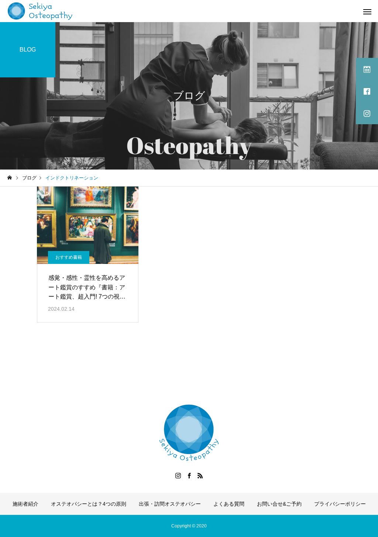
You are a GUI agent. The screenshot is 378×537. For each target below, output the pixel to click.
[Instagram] (178, 475)
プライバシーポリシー (340, 504)
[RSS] (200, 475)
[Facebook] (189, 475)
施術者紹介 (25, 504)
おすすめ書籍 (68, 257)
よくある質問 (228, 504)
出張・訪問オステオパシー (170, 504)
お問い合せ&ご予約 (279, 504)
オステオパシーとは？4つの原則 (88, 504)
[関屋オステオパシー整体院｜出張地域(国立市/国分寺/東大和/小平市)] (40, 11)
